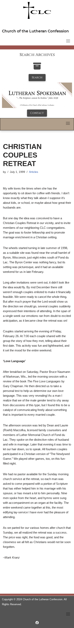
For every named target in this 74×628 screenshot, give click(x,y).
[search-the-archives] (37, 68)
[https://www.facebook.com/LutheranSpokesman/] (37, 622)
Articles (33, 171)
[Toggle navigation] (68, 41)
